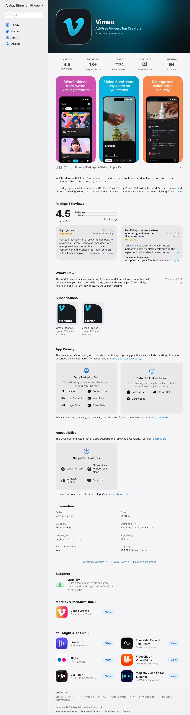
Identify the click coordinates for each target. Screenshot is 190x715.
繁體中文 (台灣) (63, 700)
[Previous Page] (52, 64)
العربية (78, 697)
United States (62, 693)
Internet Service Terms (66, 711)
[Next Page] (186, 64)
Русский (89, 697)
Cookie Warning (111, 711)
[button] (24, 25)
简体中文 (102, 697)
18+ (123, 539)
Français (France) (118, 697)
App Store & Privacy (90, 711)
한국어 (132, 697)
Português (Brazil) (147, 697)
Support (127, 711)
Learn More (161, 417)
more (180, 191)
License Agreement (144, 561)
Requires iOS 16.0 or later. (136, 527)
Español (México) (64, 697)
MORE (111, 253)
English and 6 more (67, 539)
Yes (58, 550)
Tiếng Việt (165, 697)
